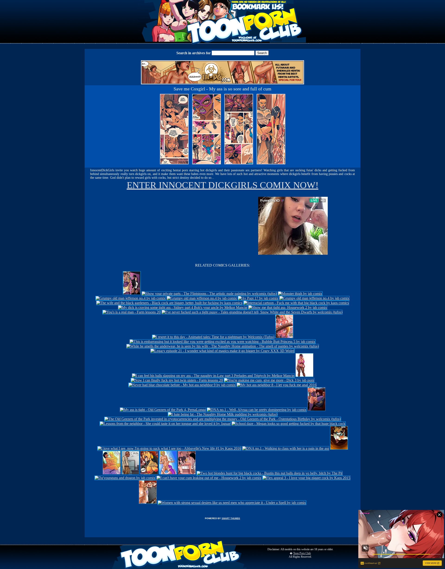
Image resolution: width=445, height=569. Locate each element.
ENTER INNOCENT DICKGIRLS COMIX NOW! (222, 185)
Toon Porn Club (302, 553)
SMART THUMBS (231, 518)
